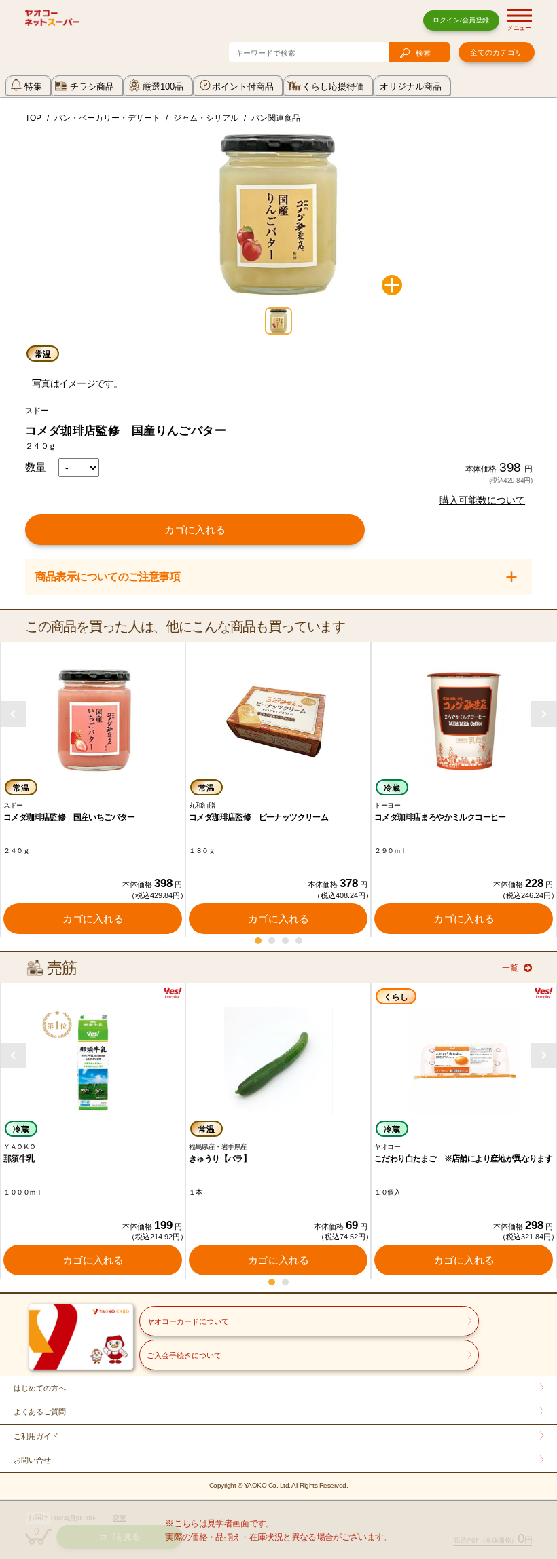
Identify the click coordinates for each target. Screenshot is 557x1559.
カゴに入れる (195, 530)
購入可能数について (482, 500)
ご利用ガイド (36, 1436)
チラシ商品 (92, 86)
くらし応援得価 (333, 86)
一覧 (510, 968)
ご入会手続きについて (184, 1355)
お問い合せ (32, 1460)
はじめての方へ (40, 1388)
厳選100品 (163, 86)
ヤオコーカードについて (188, 1321)
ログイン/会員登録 (461, 20)
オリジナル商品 (411, 86)
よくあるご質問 (40, 1412)
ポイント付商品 (243, 86)
